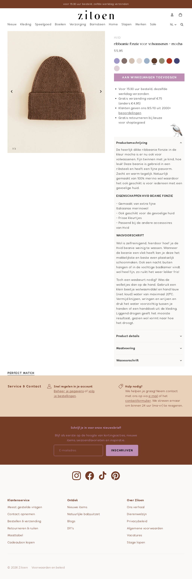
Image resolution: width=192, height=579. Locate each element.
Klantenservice (19, 500)
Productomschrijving (131, 142)
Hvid (117, 37)
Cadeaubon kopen (21, 542)
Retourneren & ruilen (23, 528)
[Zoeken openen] (182, 24)
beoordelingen (129, 113)
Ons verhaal (135, 507)
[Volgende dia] (102, 92)
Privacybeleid (137, 521)
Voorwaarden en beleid (48, 567)
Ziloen (23, 567)
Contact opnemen (21, 514)
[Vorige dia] (11, 92)
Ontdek (72, 500)
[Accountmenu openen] (172, 15)
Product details (128, 336)
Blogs (71, 521)
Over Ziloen (135, 500)
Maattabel (15, 535)
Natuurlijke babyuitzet (83, 514)
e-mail (153, 396)
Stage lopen (136, 542)
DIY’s (70, 528)
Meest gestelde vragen (25, 507)
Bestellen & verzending (24, 521)
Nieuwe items (77, 507)
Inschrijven (122, 450)
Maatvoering (125, 348)
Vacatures (134, 535)
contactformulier (138, 400)
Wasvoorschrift (127, 360)
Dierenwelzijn (137, 514)
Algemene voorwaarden (145, 528)
